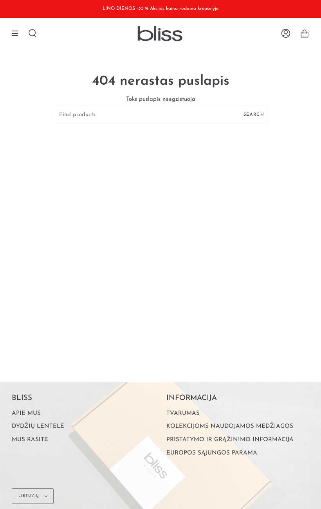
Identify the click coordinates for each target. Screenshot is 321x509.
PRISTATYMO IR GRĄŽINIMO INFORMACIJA (230, 440)
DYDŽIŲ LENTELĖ (38, 426)
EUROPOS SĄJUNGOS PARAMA (211, 453)
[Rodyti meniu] (17, 33)
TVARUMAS (183, 413)
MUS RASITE (30, 440)
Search (253, 115)
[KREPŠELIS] (304, 33)
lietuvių (29, 496)
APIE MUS (26, 413)
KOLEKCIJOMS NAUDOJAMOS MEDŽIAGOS (229, 426)
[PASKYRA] (285, 33)
